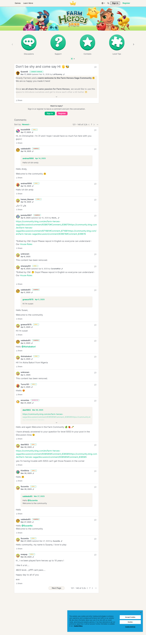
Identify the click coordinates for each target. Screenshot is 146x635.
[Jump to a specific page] (97, 124)
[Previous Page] (89, 124)
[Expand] (56, 97)
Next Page (56, 588)
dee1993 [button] (27, 410)
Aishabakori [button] (26, 356)
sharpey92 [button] (26, 266)
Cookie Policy (78, 626)
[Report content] (95, 67)
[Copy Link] (64, 74)
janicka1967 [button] (26, 215)
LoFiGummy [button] (57, 74)
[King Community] (73, 3)
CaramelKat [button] (55, 269)
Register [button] (62, 113)
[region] (105, 621)
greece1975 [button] (28, 299)
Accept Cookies (130, 617)
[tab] (72, 59)
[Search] (108, 3)
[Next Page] (94, 124)
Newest (25, 124)
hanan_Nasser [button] (27, 199)
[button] (18, 73)
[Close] (140, 612)
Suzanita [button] (25, 486)
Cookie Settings (130, 627)
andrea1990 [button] (28, 158)
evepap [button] (24, 554)
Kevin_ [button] (54, 218)
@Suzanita (33, 500)
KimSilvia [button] (25, 470)
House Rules (26, 244)
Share (19, 100)
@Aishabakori (29, 346)
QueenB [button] (24, 72)
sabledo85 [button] (25, 149)
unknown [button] (25, 254)
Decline (130, 622)
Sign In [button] (50, 113)
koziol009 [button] (25, 129)
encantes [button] (25, 400)
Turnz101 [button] (25, 384)
